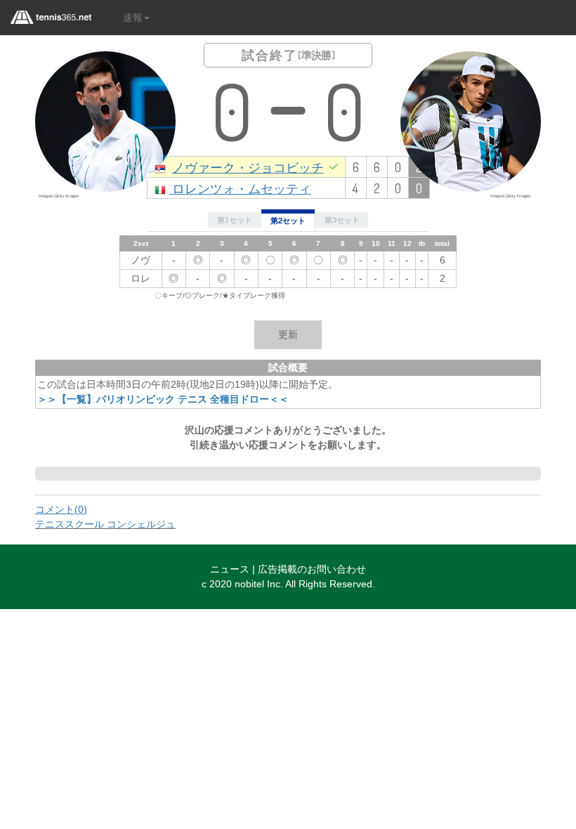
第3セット (342, 220)
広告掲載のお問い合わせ (312, 569)
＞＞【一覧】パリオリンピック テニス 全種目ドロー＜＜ (163, 399)
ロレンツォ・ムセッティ (240, 188)
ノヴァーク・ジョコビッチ (248, 167)
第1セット (234, 220)
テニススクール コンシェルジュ (105, 524)
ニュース (229, 569)
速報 (133, 17)
